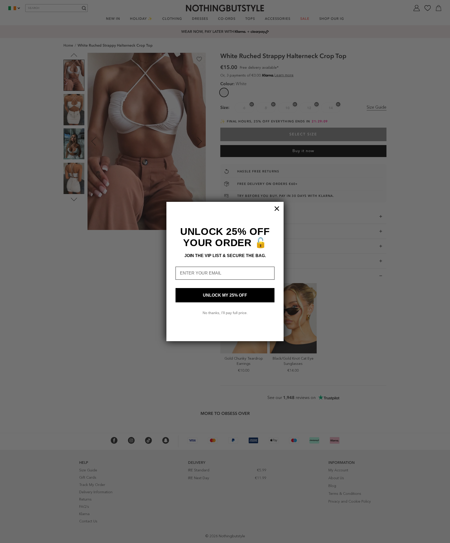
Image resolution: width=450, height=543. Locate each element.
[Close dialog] (277, 208)
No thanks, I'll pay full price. (225, 313)
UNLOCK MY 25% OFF (225, 295)
